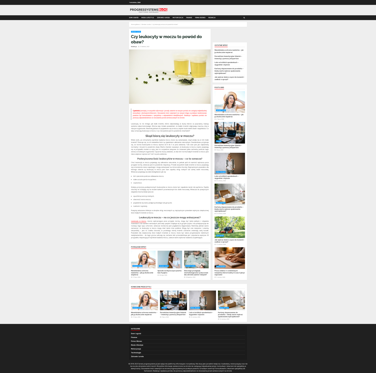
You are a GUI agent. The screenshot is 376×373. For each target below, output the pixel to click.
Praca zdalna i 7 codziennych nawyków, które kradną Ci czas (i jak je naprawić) (230, 258)
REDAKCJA (211, 17)
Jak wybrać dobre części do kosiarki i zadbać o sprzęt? (230, 227)
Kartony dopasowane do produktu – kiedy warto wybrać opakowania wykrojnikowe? (229, 71)
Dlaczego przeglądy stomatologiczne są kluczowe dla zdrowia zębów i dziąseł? (196, 259)
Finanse (189, 17)
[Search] (244, 18)
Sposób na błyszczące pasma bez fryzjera (170, 259)
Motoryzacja (178, 17)
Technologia (136, 353)
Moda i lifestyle (147, 17)
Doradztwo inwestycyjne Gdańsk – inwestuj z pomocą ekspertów (230, 133)
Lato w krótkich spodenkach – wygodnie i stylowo (230, 163)
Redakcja (134, 46)
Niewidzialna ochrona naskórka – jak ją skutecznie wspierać (143, 259)
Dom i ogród (133, 17)
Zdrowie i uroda (163, 17)
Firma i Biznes (200, 17)
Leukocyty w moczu (138, 221)
